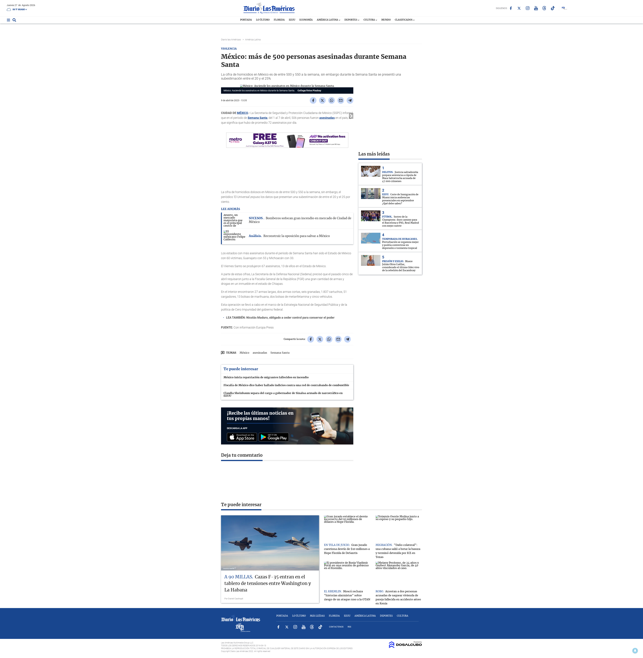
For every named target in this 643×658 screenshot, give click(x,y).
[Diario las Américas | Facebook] (511, 8)
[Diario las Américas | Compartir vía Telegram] (350, 100)
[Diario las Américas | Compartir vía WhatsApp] (331, 100)
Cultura (369, 20)
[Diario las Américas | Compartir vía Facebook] (313, 100)
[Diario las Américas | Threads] (544, 8)
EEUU (292, 20)
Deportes (351, 20)
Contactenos (336, 627)
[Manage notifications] (635, 650)
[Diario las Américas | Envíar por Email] (340, 100)
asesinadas (327, 117)
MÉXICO (242, 113)
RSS (349, 627)
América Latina (328, 20)
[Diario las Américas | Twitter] (519, 8)
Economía (306, 20)
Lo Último (263, 20)
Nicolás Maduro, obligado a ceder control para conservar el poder (290, 317)
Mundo (386, 20)
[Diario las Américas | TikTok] (553, 8)
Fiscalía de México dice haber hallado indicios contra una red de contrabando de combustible (286, 385)
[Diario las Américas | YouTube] (536, 8)
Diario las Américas (231, 39)
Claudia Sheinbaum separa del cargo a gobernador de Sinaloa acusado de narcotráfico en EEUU (283, 394)
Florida (279, 20)
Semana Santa (257, 117)
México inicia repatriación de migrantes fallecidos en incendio (266, 377)
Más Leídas (317, 616)
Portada (246, 20)
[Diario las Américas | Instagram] (527, 8)
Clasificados (404, 20)
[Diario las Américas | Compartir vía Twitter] (322, 100)
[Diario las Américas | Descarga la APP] (243, 437)
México (244, 352)
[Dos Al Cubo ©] (405, 647)
